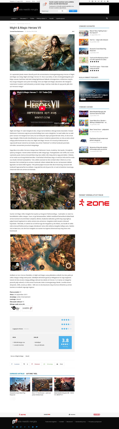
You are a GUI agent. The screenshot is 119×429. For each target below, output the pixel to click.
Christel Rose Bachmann (16, 31)
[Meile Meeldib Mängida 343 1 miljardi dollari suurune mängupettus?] (94, 91)
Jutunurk (28, 1)
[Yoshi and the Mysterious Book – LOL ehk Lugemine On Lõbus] (83, 60)
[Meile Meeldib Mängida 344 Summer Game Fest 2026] (83, 114)
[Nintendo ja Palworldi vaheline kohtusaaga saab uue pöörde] (83, 149)
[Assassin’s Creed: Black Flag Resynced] (20, 384)
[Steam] (98, 1)
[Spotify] (32, 427)
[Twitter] (29, 427)
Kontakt (39, 1)
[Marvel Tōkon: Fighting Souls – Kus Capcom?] (83, 33)
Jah (73, 11)
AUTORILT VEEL (31, 374)
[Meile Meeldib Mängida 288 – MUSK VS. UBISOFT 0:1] (64, 384)
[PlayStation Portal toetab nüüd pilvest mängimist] (83, 141)
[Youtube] (107, 1)
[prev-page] (11, 399)
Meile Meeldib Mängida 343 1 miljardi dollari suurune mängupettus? (94, 96)
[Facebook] (89, 1)
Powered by (44, 11)
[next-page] (14, 399)
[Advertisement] (94, 178)
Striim (33, 1)
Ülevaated (23, 18)
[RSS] (95, 1)
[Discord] (13, 427)
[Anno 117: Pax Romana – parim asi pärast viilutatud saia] (42, 384)
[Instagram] (92, 1)
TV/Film (32, 18)
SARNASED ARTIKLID (17, 374)
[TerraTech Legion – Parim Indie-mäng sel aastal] (83, 69)
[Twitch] (101, 1)
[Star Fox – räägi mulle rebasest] (83, 42)
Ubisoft (27, 356)
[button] (107, 18)
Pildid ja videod (41, 18)
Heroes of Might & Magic (17, 356)
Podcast (57, 390)
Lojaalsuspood (60, 18)
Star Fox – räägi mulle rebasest (99, 40)
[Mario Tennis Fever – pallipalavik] (83, 132)
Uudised (13, 18)
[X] (104, 1)
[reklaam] (94, 161)
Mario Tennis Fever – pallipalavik (99, 129)
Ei (62, 11)
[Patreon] (36, 427)
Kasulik (51, 18)
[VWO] (49, 11)
